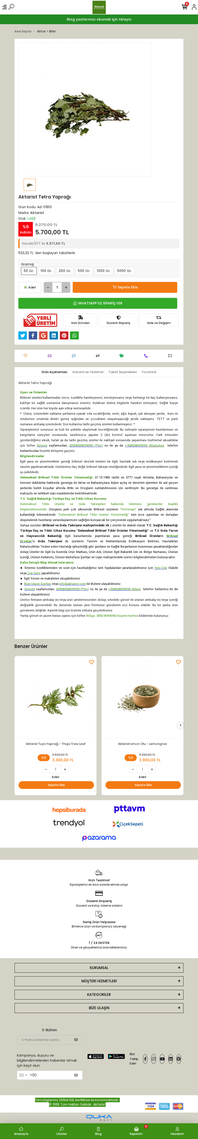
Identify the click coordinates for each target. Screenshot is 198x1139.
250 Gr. (65, 270)
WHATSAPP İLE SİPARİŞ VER (100, 303)
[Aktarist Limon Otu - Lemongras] (142, 698)
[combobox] (22, 1075)
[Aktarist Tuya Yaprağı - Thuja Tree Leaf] (55, 698)
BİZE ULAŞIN (99, 1007)
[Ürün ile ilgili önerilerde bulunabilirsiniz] (171, 356)
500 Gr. (84, 270)
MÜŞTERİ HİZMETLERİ (99, 981)
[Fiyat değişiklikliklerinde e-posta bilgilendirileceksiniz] (123, 356)
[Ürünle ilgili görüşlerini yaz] (75, 356)
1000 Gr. (104, 270)
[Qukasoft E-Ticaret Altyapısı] (99, 1118)
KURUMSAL (99, 967)
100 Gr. (46, 270)
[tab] (54, 372)
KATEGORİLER (99, 994)
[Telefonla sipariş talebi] (147, 356)
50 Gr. (29, 270)
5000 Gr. (124, 270)
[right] (181, 725)
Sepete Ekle (128, 287)
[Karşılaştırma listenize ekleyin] (99, 356)
